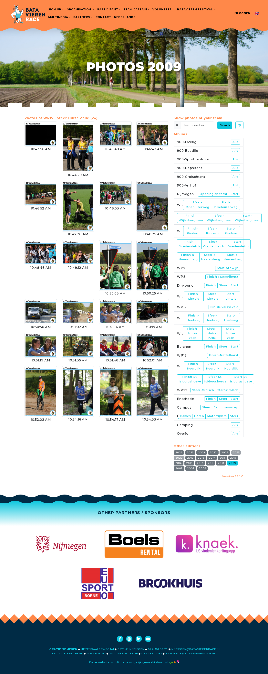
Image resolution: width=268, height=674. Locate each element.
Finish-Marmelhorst (222, 276)
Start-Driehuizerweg (225, 205)
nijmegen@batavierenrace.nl (196, 649)
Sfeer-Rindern (212, 231)
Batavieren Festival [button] (195, 9)
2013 (189, 463)
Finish (211, 285)
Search (225, 125)
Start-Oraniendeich (238, 244)
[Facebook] (120, 639)
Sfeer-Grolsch (203, 390)
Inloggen (242, 13)
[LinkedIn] (139, 639)
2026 (178, 452)
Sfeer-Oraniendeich (213, 244)
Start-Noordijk (231, 366)
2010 (221, 463)
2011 (210, 463)
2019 (190, 457)
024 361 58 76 (158, 649)
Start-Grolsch (227, 390)
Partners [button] (81, 17)
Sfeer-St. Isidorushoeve (215, 379)
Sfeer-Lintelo (212, 296)
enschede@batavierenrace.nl (191, 653)
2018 (201, 457)
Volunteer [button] (162, 9)
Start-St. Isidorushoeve (241, 379)
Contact (103, 17)
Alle (235, 142)
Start (234, 194)
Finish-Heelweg (194, 318)
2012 (200, 463)
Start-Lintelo (231, 296)
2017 (212, 457)
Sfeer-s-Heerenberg (210, 257)
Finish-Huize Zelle (192, 333)
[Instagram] (129, 639)
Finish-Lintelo (193, 296)
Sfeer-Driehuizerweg (197, 205)
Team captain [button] (135, 9)
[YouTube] (148, 639)
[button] (258, 13)
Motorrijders (217, 416)
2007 (190, 468)
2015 (233, 457)
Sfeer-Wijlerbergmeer (219, 218)
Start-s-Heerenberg (232, 257)
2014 (178, 463)
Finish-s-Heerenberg (188, 257)
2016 (223, 457)
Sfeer (223, 285)
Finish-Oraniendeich (189, 244)
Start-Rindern (231, 231)
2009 (232, 463)
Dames (185, 416)
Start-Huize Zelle (230, 333)
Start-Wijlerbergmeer (247, 218)
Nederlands (124, 17)
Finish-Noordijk (193, 366)
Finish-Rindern (193, 231)
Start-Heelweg (231, 318)
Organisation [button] (79, 9)
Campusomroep (226, 407)
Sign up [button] (54, 9)
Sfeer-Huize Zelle (212, 333)
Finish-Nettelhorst (223, 355)
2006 (202, 468)
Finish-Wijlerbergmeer (191, 218)
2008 (179, 468)
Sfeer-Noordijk (212, 366)
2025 (190, 452)
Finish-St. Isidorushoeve (190, 379)
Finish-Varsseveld (224, 307)
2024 (201, 452)
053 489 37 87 (151, 653)
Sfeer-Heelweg (213, 318)
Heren (199, 416)
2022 (224, 452)
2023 (213, 452)
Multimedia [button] (58, 17)
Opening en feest (213, 194)
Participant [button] (107, 9)
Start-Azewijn (227, 268)
